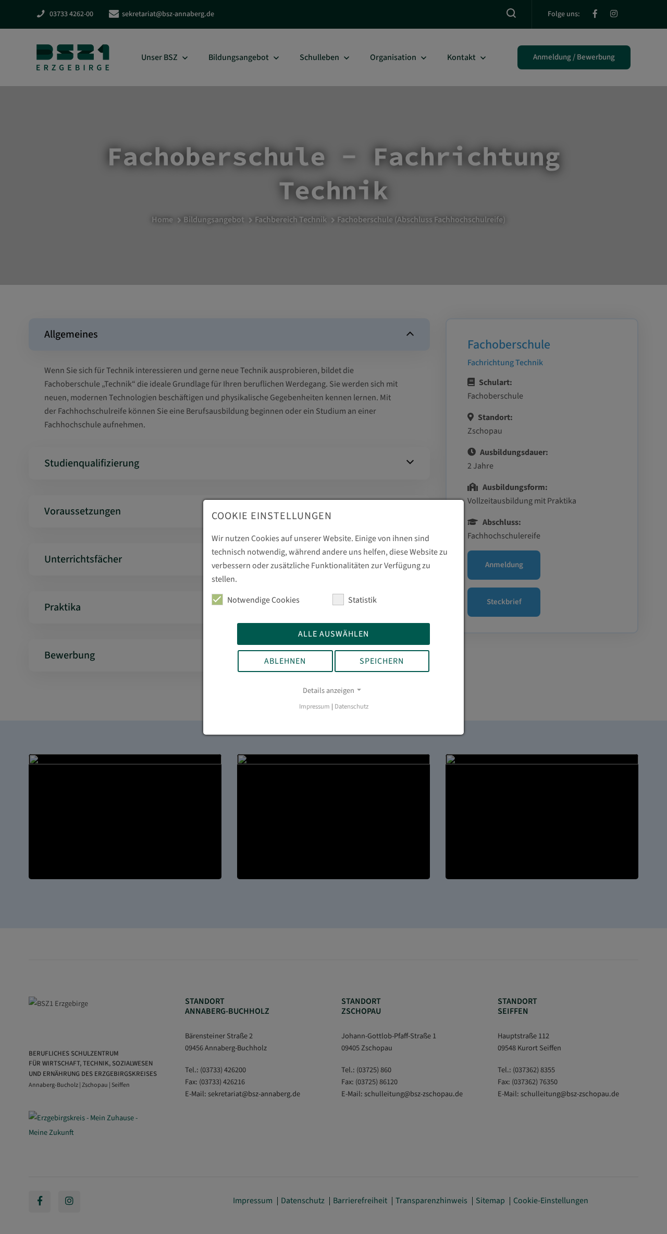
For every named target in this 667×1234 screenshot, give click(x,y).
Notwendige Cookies (263, 600)
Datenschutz (351, 706)
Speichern (382, 661)
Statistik (362, 600)
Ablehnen (285, 661)
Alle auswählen (333, 634)
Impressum (314, 706)
